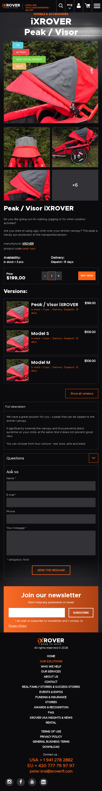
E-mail (11, 495)
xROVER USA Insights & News (51, 717)
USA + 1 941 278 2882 (51, 759)
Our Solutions (51, 661)
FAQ (51, 712)
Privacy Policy (17, 625)
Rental (51, 722)
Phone (10, 511)
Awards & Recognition (51, 707)
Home (51, 656)
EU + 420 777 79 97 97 (51, 765)
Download (51, 747)
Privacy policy (51, 736)
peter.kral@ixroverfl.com (51, 771)
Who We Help (51, 666)
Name (11, 478)
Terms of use (51, 731)
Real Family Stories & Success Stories (51, 686)
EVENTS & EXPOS (51, 692)
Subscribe (81, 612)
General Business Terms (51, 741)
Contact (51, 682)
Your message (16, 528)
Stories (51, 702)
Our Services (51, 671)
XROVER (28, 243)
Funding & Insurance (51, 697)
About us (51, 676)
